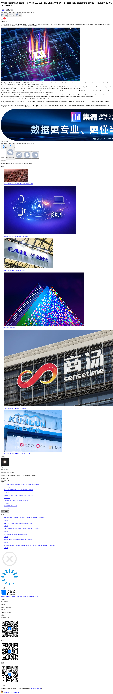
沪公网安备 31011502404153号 (11, 692)
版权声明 (8, 596)
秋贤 (5, 9)
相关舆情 (3, 10)
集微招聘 (12, 596)
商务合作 (32, 596)
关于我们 (27, 596)
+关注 (2, 457)
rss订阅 (36, 596)
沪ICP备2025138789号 (35, 688)
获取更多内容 (4, 511)
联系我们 (17, 596)
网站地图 (22, 596)
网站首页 (3, 596)
